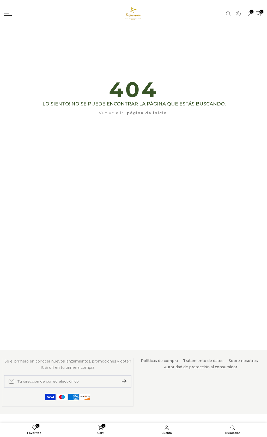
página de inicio (147, 113)
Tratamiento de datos (203, 360)
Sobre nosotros (243, 360)
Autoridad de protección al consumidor (200, 367)
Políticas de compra (159, 360)
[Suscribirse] (122, 381)
